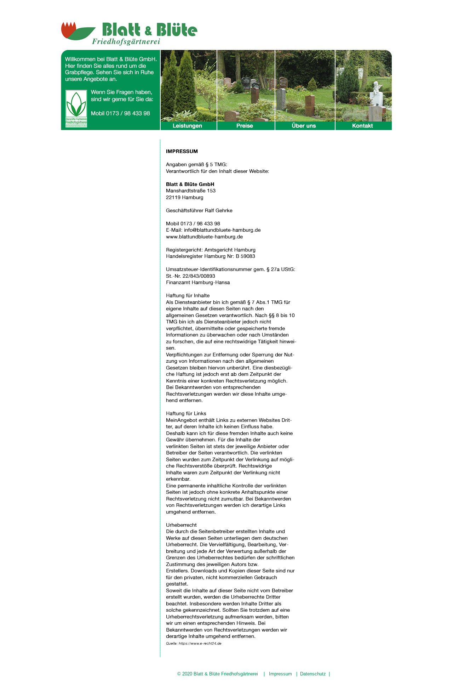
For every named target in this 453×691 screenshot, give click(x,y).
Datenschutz (313, 673)
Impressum (280, 673)
